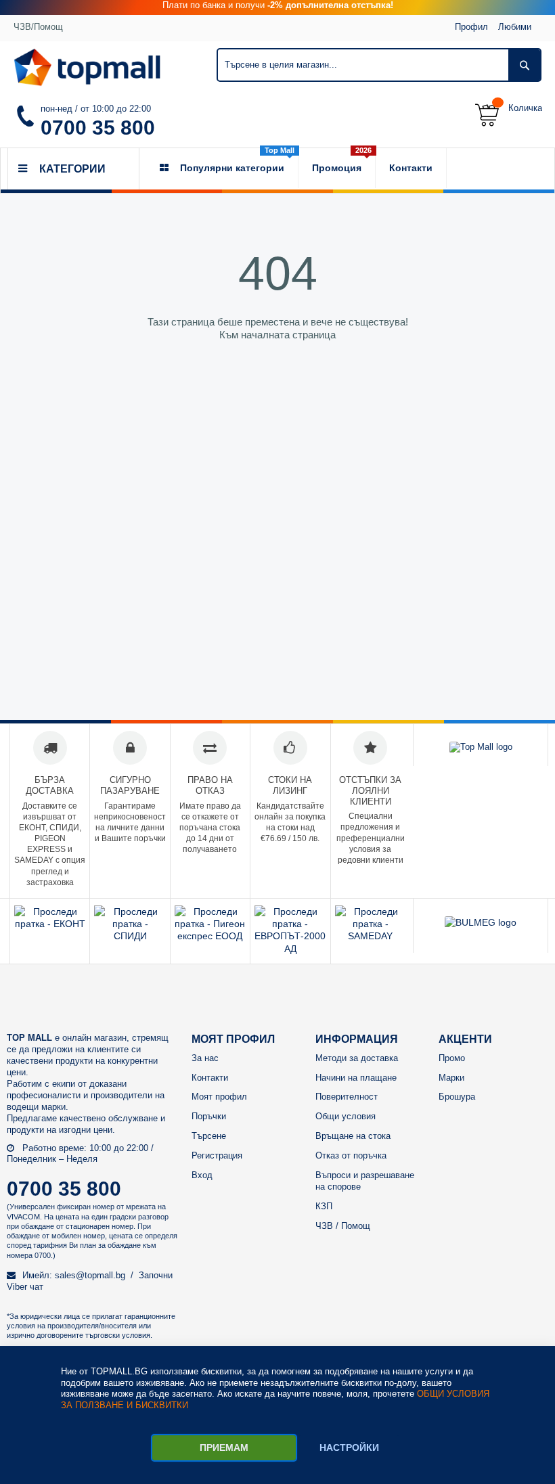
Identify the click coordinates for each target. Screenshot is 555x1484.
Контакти (210, 1078)
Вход (202, 1175)
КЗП (323, 1206)
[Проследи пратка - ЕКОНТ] (49, 923)
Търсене (209, 1136)
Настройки (349, 1447)
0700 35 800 (98, 127)
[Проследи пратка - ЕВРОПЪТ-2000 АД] (290, 948)
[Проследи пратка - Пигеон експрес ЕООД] (210, 935)
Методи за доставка (356, 1058)
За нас (205, 1058)
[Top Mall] (87, 67)
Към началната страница (277, 334)
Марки (451, 1078)
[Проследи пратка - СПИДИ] (129, 935)
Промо (452, 1058)
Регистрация (217, 1155)
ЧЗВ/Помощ (38, 27)
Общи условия (345, 1116)
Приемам (224, 1447)
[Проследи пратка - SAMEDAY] (370, 935)
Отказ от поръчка (350, 1155)
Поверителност (346, 1097)
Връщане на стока (353, 1136)
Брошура (457, 1097)
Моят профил (219, 1097)
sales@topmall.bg (90, 1275)
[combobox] (379, 65)
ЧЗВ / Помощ (342, 1226)
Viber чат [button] (25, 1287)
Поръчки (209, 1116)
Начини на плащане (356, 1078)
